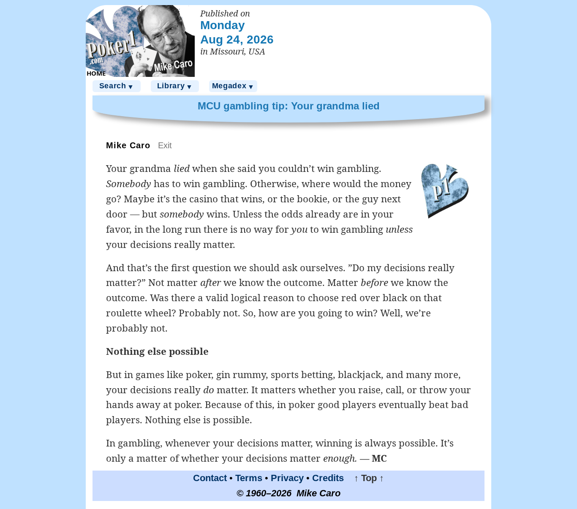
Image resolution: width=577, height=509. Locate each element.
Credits (328, 478)
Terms (248, 478)
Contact (210, 478)
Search (116, 86)
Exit (165, 145)
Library (175, 86)
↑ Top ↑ (365, 478)
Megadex (233, 86)
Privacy (287, 478)
